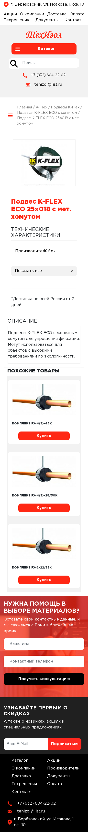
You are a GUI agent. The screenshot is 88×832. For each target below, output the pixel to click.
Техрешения (16, 20)
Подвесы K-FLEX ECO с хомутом (47, 112)
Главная (24, 107)
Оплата (77, 14)
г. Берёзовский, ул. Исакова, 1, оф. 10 (47, 4)
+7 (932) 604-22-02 (48, 75)
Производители (63, 768)
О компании (32, 14)
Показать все (28, 271)
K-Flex (41, 107)
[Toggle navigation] (10, 115)
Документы (46, 20)
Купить (44, 436)
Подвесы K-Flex (65, 107)
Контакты (74, 20)
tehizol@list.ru (48, 84)
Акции (10, 14)
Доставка (56, 14)
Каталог (19, 760)
